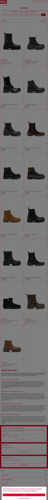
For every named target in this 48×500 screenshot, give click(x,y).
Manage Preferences (15, 490)
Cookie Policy (34, 490)
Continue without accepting (24, 498)
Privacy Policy (27, 490)
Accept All (24, 494)
